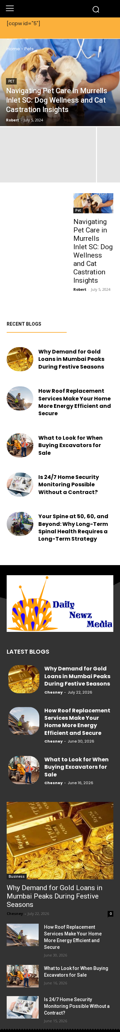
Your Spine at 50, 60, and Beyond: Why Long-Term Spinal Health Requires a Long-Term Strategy (73, 527)
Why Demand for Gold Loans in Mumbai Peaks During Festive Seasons (71, 359)
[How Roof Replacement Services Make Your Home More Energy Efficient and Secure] (20, 398)
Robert (79, 289)
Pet (11, 81)
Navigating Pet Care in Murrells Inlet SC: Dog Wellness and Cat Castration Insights (93, 251)
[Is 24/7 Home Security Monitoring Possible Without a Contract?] (20, 485)
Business (17, 876)
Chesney (47, 375)
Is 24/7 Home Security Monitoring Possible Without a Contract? (68, 484)
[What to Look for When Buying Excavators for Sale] (20, 445)
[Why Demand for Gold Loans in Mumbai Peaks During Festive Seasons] (20, 359)
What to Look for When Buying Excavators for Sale (70, 445)
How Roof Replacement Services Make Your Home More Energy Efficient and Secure (74, 402)
